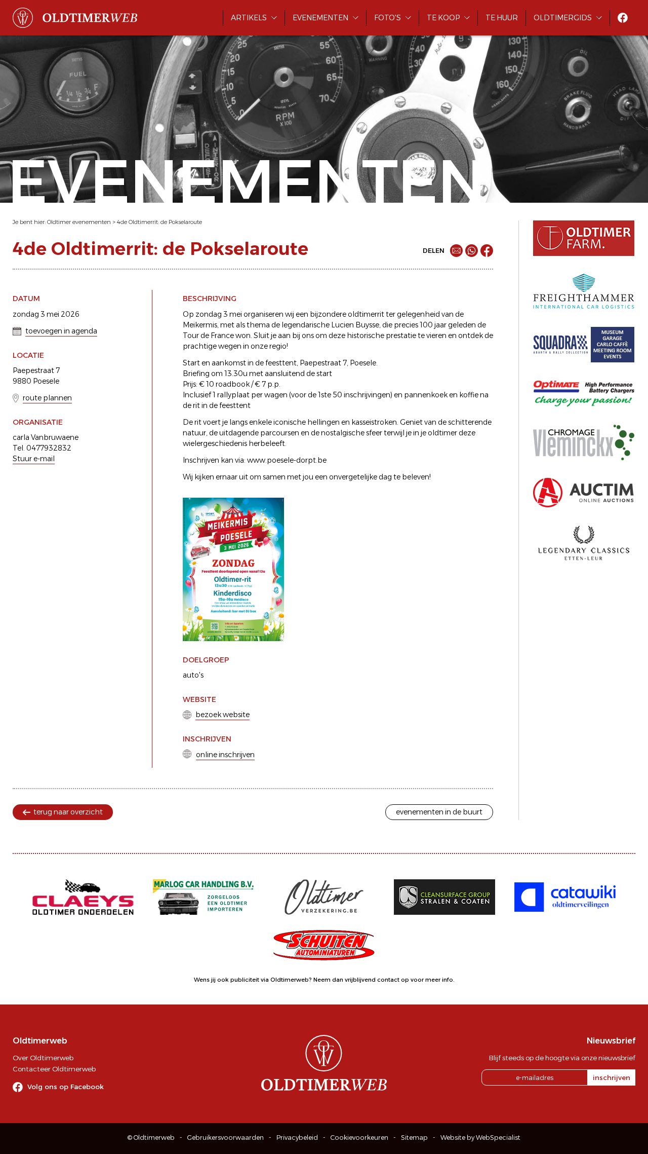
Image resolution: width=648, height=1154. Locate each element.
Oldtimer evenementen (79, 222)
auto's (193, 675)
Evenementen (320, 17)
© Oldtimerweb (151, 1137)
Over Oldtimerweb (43, 1058)
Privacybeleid (297, 1137)
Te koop (443, 17)
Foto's (387, 17)
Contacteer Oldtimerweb (54, 1069)
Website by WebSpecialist (480, 1137)
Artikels (249, 17)
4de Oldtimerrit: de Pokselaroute (159, 222)
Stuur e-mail (34, 458)
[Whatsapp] (471, 250)
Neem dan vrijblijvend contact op (361, 979)
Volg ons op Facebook (65, 1087)
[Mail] (456, 250)
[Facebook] (486, 250)
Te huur (501, 17)
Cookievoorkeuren (359, 1137)
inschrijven (611, 1077)
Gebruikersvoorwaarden (225, 1137)
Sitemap (414, 1137)
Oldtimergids (563, 17)
